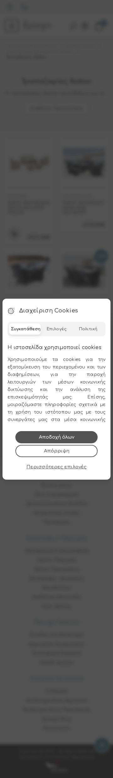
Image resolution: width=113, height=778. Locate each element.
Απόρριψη (56, 451)
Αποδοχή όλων (56, 437)
